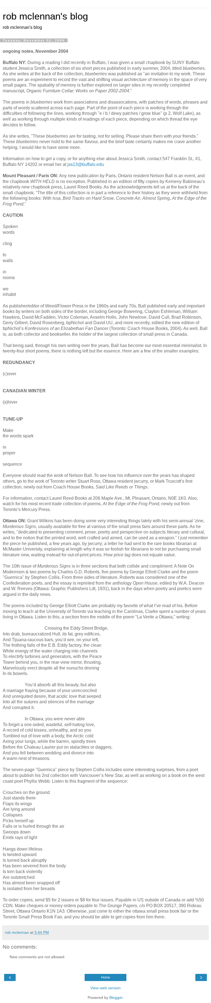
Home (105, 977)
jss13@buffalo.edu (85, 164)
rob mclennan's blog (45, 16)
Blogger (116, 997)
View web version (105, 988)
